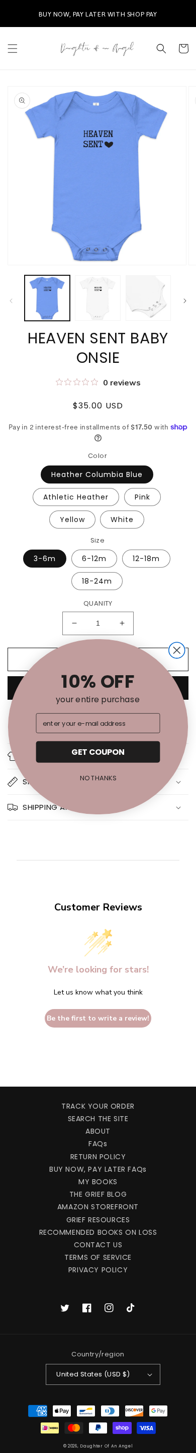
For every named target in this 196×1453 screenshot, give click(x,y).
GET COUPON (97, 751)
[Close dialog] (177, 650)
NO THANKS (98, 777)
